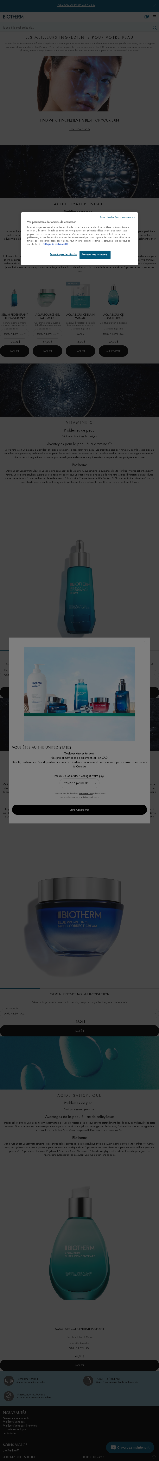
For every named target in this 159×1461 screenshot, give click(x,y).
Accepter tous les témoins (95, 255)
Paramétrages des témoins (63, 254)
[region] (79, 238)
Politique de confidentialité (55, 244)
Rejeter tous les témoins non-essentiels (117, 217)
